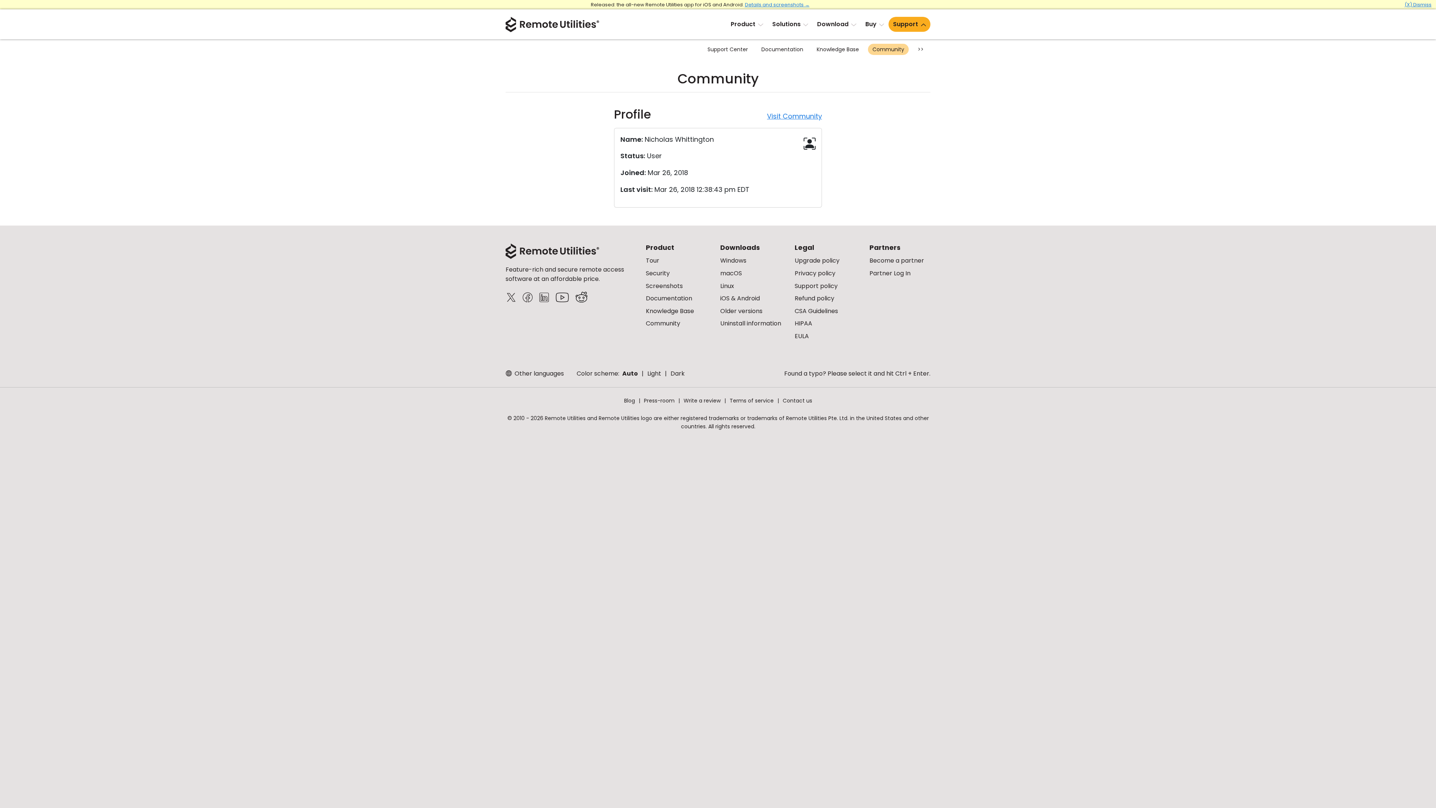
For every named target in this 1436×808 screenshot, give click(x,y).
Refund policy (814, 298)
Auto (630, 373)
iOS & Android (740, 298)
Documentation (782, 49)
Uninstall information (750, 323)
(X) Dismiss (1418, 4)
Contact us (797, 400)
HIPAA (803, 323)
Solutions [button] (786, 24)
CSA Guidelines (816, 311)
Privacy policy (815, 273)
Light (654, 373)
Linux (727, 286)
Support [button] (905, 24)
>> (921, 49)
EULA (802, 336)
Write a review (702, 400)
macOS (731, 273)
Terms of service (752, 400)
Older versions (741, 311)
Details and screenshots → (777, 4)
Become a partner (896, 260)
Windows (733, 260)
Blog (629, 400)
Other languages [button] (538, 373)
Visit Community (794, 116)
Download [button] (833, 24)
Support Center (728, 49)
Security (658, 273)
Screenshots (664, 286)
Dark (678, 373)
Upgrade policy (817, 260)
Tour (652, 260)
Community (888, 49)
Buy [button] (871, 24)
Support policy (816, 286)
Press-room (659, 400)
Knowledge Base (838, 49)
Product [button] (743, 24)
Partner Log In (890, 273)
